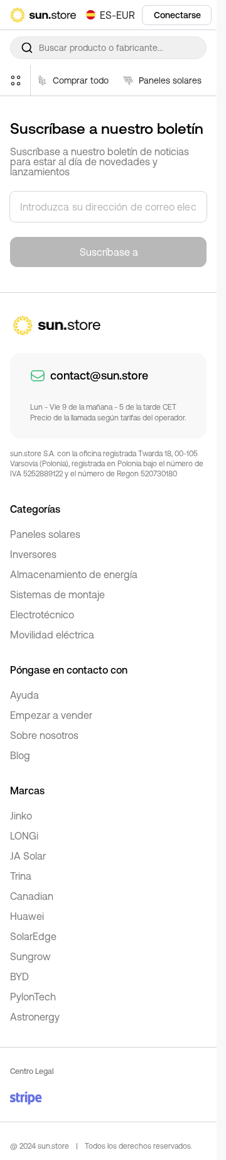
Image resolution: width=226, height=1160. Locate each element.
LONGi (24, 835)
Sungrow (30, 956)
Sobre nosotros (44, 735)
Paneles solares (45, 534)
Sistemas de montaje (57, 594)
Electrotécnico (42, 614)
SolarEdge (33, 936)
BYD (19, 976)
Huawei (27, 916)
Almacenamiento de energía (73, 574)
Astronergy (35, 1016)
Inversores (33, 554)
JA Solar (28, 856)
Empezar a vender (51, 715)
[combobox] (108, 47)
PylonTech (33, 996)
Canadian (31, 896)
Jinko (21, 815)
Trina (20, 876)
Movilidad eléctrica (52, 634)
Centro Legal (32, 1071)
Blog (20, 755)
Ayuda (24, 695)
